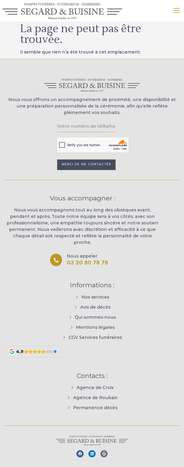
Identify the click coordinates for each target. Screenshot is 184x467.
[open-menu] (177, 10)
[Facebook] (80, 453)
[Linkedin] (92, 453)
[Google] (104, 453)
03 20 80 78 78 (87, 262)
